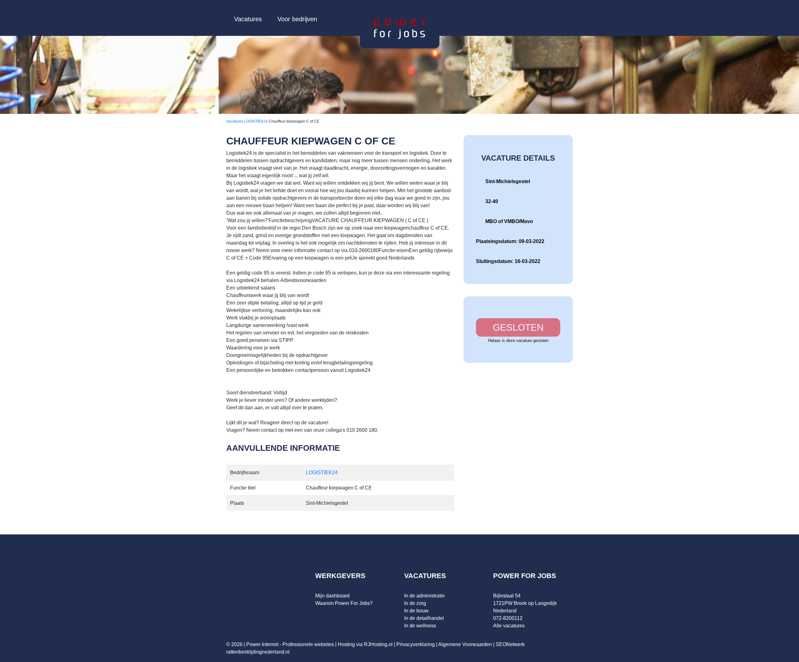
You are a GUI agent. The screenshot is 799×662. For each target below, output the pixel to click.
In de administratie (424, 595)
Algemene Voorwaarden (465, 644)
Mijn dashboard (332, 595)
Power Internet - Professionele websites (290, 644)
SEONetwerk (510, 644)
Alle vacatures (509, 625)
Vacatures (248, 19)
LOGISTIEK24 (256, 121)
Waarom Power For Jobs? (344, 603)
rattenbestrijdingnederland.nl (258, 652)
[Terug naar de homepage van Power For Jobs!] (399, 28)
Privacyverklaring (415, 644)
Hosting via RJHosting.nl (365, 644)
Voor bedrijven (297, 19)
